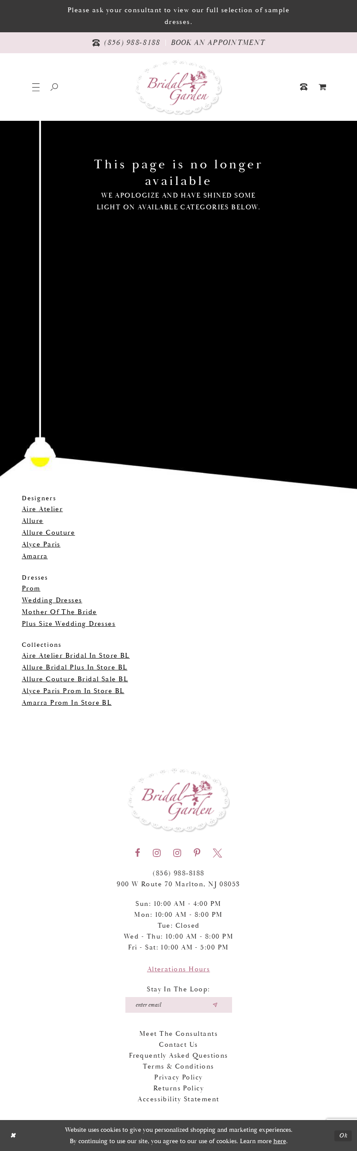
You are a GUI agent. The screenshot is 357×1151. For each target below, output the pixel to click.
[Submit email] (215, 1005)
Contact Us (178, 1044)
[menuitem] (322, 87)
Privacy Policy (178, 1077)
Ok (343, 1135)
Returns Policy (178, 1088)
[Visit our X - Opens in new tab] (217, 853)
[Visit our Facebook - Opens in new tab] (137, 853)
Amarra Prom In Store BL (66, 702)
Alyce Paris (41, 544)
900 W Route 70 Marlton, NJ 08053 (178, 884)
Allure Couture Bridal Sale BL (75, 679)
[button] (36, 87)
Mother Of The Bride (59, 612)
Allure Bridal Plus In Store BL (75, 667)
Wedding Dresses (52, 600)
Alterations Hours (178, 969)
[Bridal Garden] (178, 87)
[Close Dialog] (12, 1135)
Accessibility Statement (178, 1099)
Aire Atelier (42, 509)
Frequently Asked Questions (178, 1055)
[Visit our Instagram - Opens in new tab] (157, 853)
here (279, 1141)
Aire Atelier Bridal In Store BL (76, 655)
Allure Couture (48, 532)
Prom (31, 588)
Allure (33, 521)
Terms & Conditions (178, 1066)
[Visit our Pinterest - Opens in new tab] (197, 853)
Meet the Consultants (178, 1033)
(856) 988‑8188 (178, 873)
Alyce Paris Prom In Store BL (73, 691)
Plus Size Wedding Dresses (68, 623)
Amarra (35, 556)
